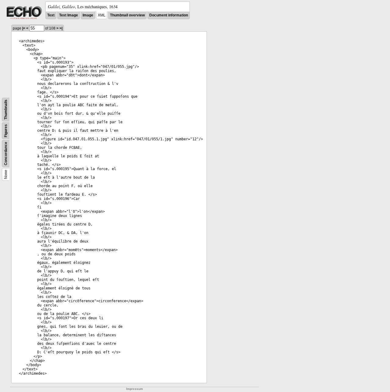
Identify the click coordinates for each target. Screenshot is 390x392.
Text (51, 15)
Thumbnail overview (127, 15)
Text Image (68, 15)
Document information (168, 15)
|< (23, 28)
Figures (6, 130)
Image (88, 15)
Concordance (6, 153)
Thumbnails (6, 110)
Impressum (134, 388)
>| (60, 28)
